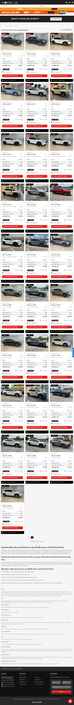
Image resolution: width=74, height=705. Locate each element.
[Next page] (44, 537)
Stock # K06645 (54, 353)
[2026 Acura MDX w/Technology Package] (37, 292)
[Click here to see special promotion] (37, 9)
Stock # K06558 (30, 303)
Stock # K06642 (30, 52)
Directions (22, 679)
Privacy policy (23, 684)
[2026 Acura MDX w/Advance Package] (37, 192)
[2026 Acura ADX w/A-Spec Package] (12, 41)
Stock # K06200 (54, 403)
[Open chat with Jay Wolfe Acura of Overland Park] (70, 701)
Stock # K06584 (54, 202)
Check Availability (12, 75)
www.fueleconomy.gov (47, 602)
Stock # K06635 (5, 504)
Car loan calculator (39, 682)
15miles (70, 106)
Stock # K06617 (54, 303)
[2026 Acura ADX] (12, 91)
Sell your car (38, 679)
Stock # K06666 (30, 403)
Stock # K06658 (5, 303)
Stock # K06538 (5, 253)
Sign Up (61, 691)
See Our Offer (56, 19)
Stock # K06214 (30, 253)
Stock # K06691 (30, 102)
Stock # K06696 (54, 152)
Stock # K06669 (5, 152)
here (24, 644)
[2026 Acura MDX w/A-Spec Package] (61, 192)
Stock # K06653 (54, 253)
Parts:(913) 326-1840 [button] (8, 686)
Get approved (23, 682)
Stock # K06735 (5, 202)
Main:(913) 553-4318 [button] (8, 682)
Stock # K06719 (5, 353)
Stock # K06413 (30, 202)
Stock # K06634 (5, 52)
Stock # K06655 (54, 52)
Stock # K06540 (30, 353)
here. (41, 644)
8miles (21, 106)
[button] (66, 2)
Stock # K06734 (54, 102)
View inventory (23, 677)
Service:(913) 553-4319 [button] (9, 684)
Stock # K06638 (5, 102)
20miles (70, 156)
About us (37, 677)
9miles (21, 55)
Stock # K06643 (30, 152)
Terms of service (39, 684)
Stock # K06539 (5, 403)
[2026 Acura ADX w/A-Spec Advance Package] (12, 142)
